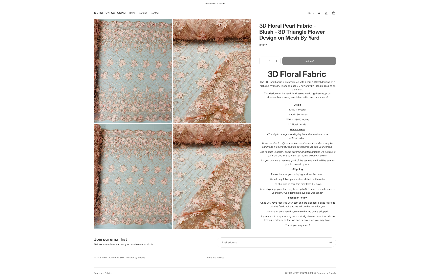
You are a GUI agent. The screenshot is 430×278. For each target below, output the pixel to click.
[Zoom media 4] (212, 176)
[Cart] (333, 13)
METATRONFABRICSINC (113, 257)
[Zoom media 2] (212, 71)
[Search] (319, 13)
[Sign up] (330, 242)
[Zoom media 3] (133, 176)
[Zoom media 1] (133, 71)
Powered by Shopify (135, 257)
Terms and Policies (215, 257)
